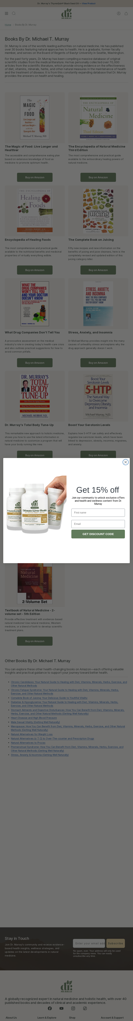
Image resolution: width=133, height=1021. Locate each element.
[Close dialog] (125, 462)
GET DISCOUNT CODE (98, 534)
